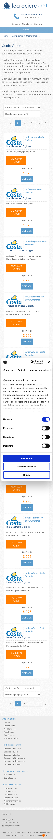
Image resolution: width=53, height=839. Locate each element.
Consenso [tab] (8, 370)
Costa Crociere (10, 778)
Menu (27, 30)
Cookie (20, 836)
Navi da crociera (11, 784)
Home (5, 36)
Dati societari (10, 836)
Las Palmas (33, 518)
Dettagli (27, 179)
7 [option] (32, 123)
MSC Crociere (9, 775)
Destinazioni (9, 719)
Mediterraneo (10, 729)
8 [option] (39, 123)
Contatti (38, 24)
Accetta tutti (26, 458)
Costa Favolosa (10, 792)
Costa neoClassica (11, 795)
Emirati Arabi (9, 726)
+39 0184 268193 (11, 823)
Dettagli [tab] (21, 370)
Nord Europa (9, 732)
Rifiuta (26, 475)
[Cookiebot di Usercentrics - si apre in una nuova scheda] (32, 362)
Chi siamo (15, 24)
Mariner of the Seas (12, 801)
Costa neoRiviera (11, 798)
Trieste (31, 137)
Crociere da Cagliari (12, 755)
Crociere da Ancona (12, 749)
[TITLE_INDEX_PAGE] (25, 9)
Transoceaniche (11, 738)
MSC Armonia (9, 804)
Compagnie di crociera (15, 771)
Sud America (9, 735)
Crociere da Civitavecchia (14, 758)
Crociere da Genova (12, 764)
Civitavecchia (34, 297)
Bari (30, 189)
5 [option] (17, 123)
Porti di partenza (11, 745)
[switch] (46, 428)
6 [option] (24, 123)
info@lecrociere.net (13, 826)
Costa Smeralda (32, 300)
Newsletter (27, 24)
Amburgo (32, 241)
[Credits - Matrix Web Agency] (45, 836)
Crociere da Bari (11, 752)
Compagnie (17, 36)
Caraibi (7, 723)
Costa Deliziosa (10, 788)
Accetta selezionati (26, 466)
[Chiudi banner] (49, 362)
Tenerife (31, 352)
